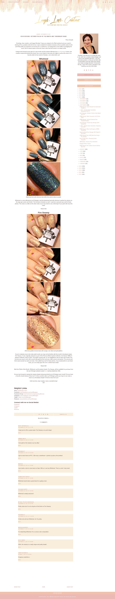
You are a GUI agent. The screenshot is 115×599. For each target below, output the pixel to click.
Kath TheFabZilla (23, 426)
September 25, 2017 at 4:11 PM (25, 427)
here (46, 371)
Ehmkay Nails (22, 438)
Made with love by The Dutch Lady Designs (65, 596)
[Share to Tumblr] (45, 414)
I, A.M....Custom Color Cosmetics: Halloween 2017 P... (88, 110)
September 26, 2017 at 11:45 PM (26, 516)
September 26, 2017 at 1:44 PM (25, 478)
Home (3, 2)
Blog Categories (37, 2)
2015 (80, 168)
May (81, 155)
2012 (80, 174)
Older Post (70, 587)
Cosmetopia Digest (24, 476)
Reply (19, 432)
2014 (80, 170)
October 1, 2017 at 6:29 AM (24, 554)
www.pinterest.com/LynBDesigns (28, 399)
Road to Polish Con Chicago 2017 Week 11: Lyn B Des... (90, 132)
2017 (80, 97)
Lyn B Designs (61, 51)
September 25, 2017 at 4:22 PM (25, 440)
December (83, 99)
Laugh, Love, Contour (48, 596)
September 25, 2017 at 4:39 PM (25, 452)
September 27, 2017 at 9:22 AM (25, 528)
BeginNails (21, 451)
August (82, 149)
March (82, 159)
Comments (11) (63, 414)
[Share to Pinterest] (43, 414)
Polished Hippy (22, 489)
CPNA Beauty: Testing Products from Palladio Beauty (88, 120)
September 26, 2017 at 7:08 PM (25, 490)
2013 (80, 172)
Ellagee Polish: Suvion (85, 143)
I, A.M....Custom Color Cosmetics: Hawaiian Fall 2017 (90, 126)
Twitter (16, 407)
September (83, 105)
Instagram (17, 406)
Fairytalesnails (23, 552)
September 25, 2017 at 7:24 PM (25, 465)
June (81, 153)
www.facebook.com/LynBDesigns (29, 392)
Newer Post (17, 587)
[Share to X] (39, 414)
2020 (80, 91)
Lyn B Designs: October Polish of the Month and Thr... (90, 113)
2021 (80, 89)
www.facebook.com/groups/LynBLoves (34, 394)
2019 (80, 93)
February (83, 161)
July (81, 151)
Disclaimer (26, 2)
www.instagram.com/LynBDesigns (29, 395)
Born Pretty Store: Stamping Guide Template (88, 139)
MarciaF (20, 464)
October (83, 103)
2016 (80, 166)
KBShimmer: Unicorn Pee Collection (88, 141)
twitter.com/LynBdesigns (24, 397)
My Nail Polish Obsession (26, 502)
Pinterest (16, 409)
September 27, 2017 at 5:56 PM (25, 541)
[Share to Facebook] (41, 414)
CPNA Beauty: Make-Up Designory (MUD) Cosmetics (89, 129)
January (82, 163)
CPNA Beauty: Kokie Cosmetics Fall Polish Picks (90, 117)
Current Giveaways (13, 2)
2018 (80, 95)
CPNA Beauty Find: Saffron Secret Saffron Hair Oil (90, 146)
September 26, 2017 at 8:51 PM (25, 503)
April (82, 157)
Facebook (16, 404)
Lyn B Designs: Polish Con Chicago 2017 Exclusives (89, 123)
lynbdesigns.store (22, 390)
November (83, 101)
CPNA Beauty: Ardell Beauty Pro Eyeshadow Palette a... (90, 107)
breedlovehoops (23, 527)
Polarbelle (21, 514)
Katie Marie (21, 540)
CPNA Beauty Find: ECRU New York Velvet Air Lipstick (89, 136)
